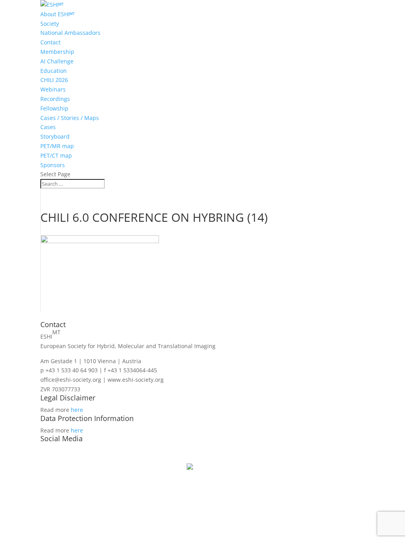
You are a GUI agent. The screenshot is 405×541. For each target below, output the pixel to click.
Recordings (55, 99)
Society (49, 23)
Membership (57, 51)
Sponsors (52, 165)
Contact (50, 42)
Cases (48, 127)
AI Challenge (57, 61)
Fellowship (54, 108)
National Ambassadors (70, 32)
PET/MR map (57, 146)
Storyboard (55, 136)
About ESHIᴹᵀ (57, 14)
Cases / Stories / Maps (69, 118)
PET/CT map (56, 155)
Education (53, 70)
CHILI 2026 (54, 80)
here (77, 409)
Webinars (53, 89)
